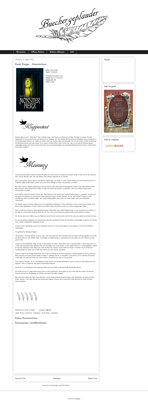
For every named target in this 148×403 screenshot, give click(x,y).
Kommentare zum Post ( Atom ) (60, 385)
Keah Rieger (46, 313)
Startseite (56, 378)
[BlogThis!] (42, 310)
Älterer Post (92, 378)
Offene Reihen (37, 52)
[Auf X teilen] (45, 310)
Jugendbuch (37, 313)
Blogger (77, 399)
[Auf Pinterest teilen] (50, 310)
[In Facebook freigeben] (47, 310)
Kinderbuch (54, 313)
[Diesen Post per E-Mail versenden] (40, 310)
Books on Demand (26, 313)
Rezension (20, 52)
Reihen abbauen (57, 52)
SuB (72, 52)
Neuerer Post (20, 378)
